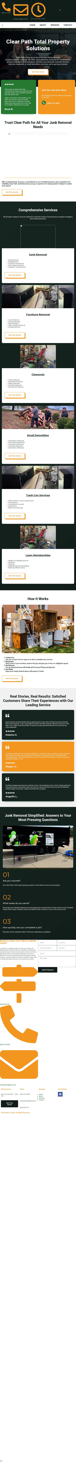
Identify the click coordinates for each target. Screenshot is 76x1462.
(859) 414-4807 (53, 103)
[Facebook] (60, 1094)
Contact (68, 25)
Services (55, 25)
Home (32, 25)
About (43, 25)
